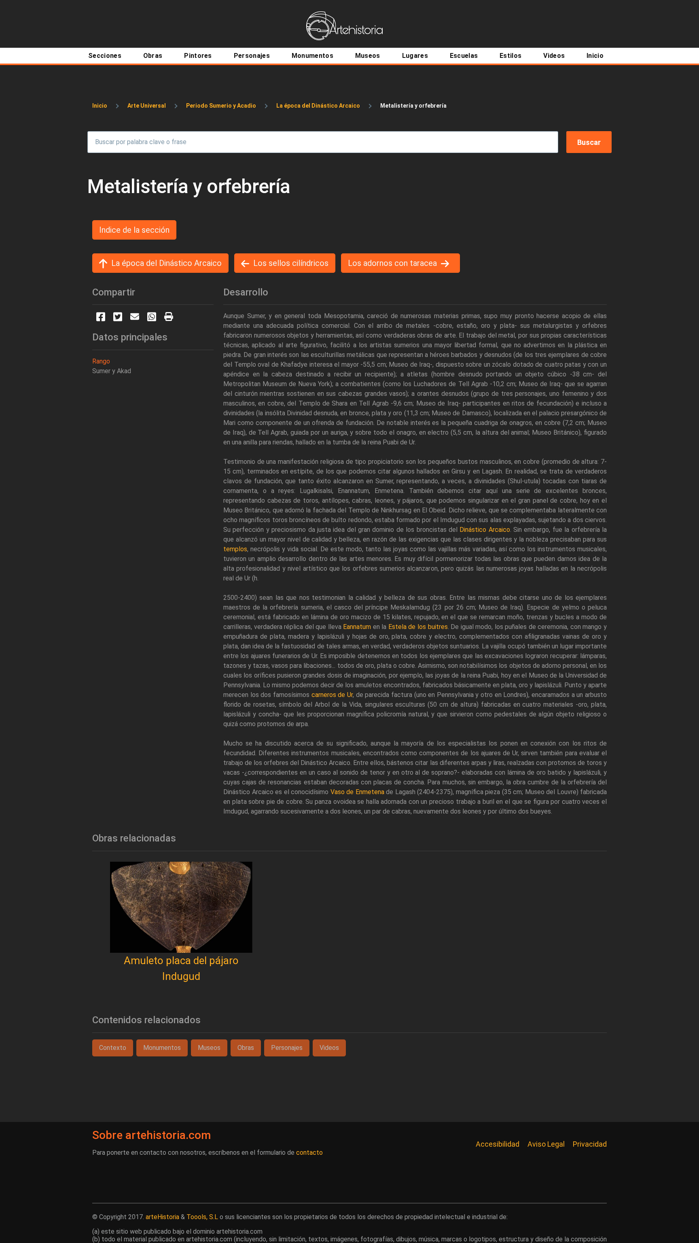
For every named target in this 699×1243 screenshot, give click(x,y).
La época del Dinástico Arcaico (318, 105)
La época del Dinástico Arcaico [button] (166, 263)
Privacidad (590, 1144)
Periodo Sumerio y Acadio (221, 105)
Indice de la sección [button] (134, 230)
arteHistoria (162, 1217)
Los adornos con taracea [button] (392, 263)
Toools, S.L (202, 1217)
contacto (309, 1152)
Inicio (99, 105)
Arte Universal (146, 105)
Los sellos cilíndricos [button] (290, 263)
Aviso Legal (546, 1144)
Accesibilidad (497, 1144)
